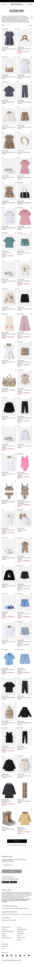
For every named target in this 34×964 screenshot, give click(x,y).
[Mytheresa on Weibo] (24, 955)
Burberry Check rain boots (8, 829)
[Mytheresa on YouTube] (20, 955)
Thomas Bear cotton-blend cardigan (10, 308)
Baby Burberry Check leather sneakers (11, 557)
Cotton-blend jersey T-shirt (8, 748)
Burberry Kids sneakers (14, 900)
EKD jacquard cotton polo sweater (10, 585)
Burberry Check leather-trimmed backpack (12, 722)
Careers (19, 935)
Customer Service (6, 927)
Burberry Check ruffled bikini (9, 501)
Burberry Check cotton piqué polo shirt (11, 641)
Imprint (3, 948)
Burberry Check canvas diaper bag (10, 390)
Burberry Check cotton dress (24, 334)
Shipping (4, 935)
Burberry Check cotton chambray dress (11, 48)
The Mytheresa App (21, 929)
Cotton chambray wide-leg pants (25, 102)
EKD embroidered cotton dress (9, 334)
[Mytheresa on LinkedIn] (3, 955)
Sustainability (20, 931)
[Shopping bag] (31, 4)
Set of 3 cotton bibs (22, 529)
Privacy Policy (5, 946)
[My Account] (28, 4)
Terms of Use (5, 944)
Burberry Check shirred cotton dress (10, 152)
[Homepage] (17, 4)
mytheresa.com (17, 960)
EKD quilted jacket (6, 801)
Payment (4, 933)
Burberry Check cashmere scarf (24, 801)
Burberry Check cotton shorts (24, 127)
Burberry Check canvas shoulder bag (10, 76)
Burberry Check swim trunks (24, 252)
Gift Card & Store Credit (7, 931)
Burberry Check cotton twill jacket (10, 127)
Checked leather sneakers (8, 177)
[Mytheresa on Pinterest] (11, 955)
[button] (16, 29)
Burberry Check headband (23, 152)
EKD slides (4, 613)
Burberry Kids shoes (20, 899)
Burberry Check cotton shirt (8, 102)
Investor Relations (21, 937)
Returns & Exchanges (7, 937)
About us (19, 927)
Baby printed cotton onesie (8, 529)
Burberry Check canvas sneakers (9, 446)
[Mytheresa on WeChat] (29, 955)
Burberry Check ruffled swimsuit (25, 501)
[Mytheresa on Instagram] (16, 955)
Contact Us (4, 929)
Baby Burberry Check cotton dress (10, 202)
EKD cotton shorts (21, 669)
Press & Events (20, 933)
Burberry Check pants (22, 748)
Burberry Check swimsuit (23, 473)
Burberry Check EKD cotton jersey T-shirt (11, 697)
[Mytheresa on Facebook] (7, 955)
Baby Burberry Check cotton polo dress (11, 227)
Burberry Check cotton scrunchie (25, 48)
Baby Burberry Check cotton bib (25, 362)
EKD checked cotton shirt (8, 669)
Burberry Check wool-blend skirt (25, 308)
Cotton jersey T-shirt (6, 252)
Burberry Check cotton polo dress (25, 76)
